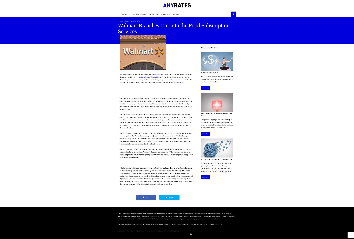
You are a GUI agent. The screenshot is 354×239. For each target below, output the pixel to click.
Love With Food (177, 136)
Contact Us (158, 231)
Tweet (171, 197)
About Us (121, 231)
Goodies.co (179, 82)
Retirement (176, 14)
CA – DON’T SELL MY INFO (171, 231)
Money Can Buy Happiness (209, 72)
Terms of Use (130, 231)
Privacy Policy (140, 231)
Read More (205, 88)
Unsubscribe (150, 231)
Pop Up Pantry (140, 136)
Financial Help (125, 14)
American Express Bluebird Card (149, 77)
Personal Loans (165, 14)
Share (147, 197)
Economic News (153, 14)
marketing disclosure (172, 224)
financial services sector (159, 74)
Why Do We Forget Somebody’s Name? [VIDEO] (216, 159)
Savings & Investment (139, 14)
